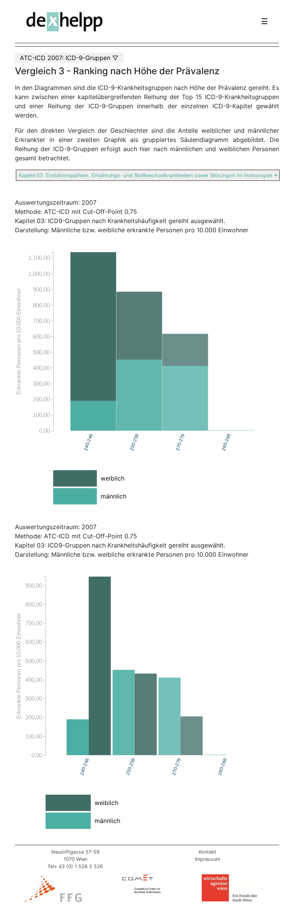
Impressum (207, 859)
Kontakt (207, 852)
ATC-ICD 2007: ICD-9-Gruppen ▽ (69, 58)
